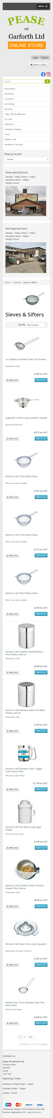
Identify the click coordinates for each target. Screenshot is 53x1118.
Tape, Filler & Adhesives (15, 114)
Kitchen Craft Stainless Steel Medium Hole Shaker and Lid (24, 653)
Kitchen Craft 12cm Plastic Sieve (21, 534)
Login (35, 57)
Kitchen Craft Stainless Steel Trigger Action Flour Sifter (23, 770)
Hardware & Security (13, 144)
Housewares (9, 88)
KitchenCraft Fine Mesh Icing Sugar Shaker (23, 828)
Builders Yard (10, 139)
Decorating (9, 104)
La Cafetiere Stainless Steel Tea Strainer (25, 359)
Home (7, 282)
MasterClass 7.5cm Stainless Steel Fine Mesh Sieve (24, 1004)
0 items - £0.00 (39, 64)
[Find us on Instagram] (48, 74)
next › (31, 1037)
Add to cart (41, 380)
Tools (7, 134)
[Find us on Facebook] (43, 74)
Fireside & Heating (12, 129)
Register (44, 57)
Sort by (21, 324)
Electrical (8, 109)
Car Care (8, 119)
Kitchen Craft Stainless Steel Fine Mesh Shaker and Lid (25, 711)
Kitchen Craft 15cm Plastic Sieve (21, 476)
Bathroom (9, 124)
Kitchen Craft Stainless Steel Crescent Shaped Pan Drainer (24, 887)
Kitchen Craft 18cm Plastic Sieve (21, 593)
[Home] (26, 32)
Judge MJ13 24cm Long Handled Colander (26, 417)
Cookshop (8, 99)
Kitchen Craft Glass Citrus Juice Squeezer (26, 944)
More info (13, 380)
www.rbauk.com (34, 1112)
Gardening (8, 93)
